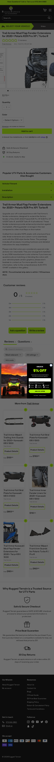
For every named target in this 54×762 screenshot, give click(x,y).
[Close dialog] (51, 365)
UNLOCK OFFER (40, 391)
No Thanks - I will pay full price (40, 395)
